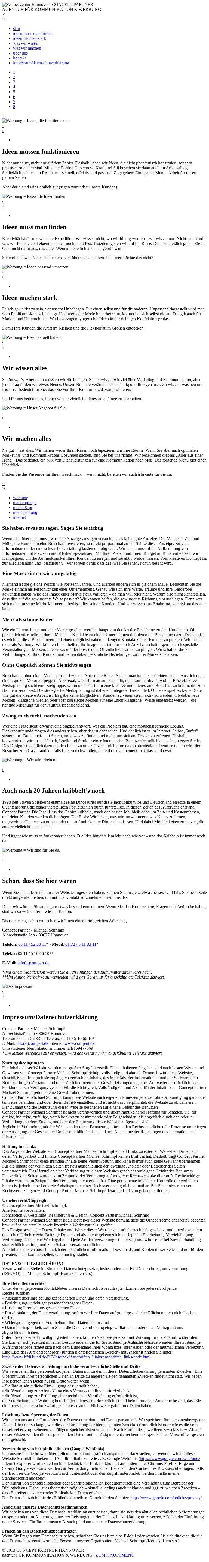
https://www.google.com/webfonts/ (170, 1458)
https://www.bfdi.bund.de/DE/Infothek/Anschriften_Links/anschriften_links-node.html (76, 1357)
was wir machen (27, 48)
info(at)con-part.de (33, 962)
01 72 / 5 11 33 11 (80, 944)
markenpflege (24, 502)
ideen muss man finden (33, 33)
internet (19, 517)
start (16, 28)
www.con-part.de (79, 1043)
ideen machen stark (29, 38)
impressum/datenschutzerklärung (41, 63)
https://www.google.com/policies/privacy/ (166, 1497)
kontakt (19, 58)
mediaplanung (25, 512)
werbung (20, 497)
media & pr (22, 507)
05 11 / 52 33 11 (32, 944)
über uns (20, 53)
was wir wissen (26, 43)
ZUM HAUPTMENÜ (115, 1555)
